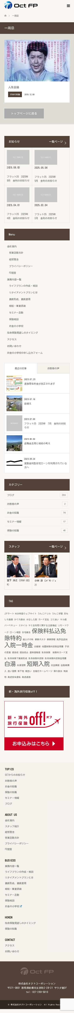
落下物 (21, 671)
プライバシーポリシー (21, 266)
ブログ (36, 495)
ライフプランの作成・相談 (23, 286)
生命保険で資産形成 (17, 658)
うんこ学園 (57, 614)
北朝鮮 (37, 646)
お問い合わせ (14, 346)
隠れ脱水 (58, 671)
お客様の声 (53, 368)
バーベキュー (10, 625)
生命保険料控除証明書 (56, 658)
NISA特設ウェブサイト (26, 614)
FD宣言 (12, 273)
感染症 (15, 652)
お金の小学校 (16, 326)
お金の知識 (36, 513)
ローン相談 (15, 632)
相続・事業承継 (17, 306)
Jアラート (9, 614)
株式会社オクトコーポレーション (26, 1005)
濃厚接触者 (35, 652)
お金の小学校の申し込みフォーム (25, 353)
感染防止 (24, 652)
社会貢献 (55, 665)
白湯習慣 (21, 665)
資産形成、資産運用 (19, 299)
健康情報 (51, 639)
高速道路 (26, 677)
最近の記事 (21, 368)
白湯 (10, 664)
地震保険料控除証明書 (53, 646)
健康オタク (40, 639)
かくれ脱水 (19, 619)
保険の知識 (36, 530)
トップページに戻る (24, 113)
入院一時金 (18, 645)
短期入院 (38, 664)
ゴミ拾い (54, 619)
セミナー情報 (36, 521)
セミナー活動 (16, 312)
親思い (28, 671)
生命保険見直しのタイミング (22, 332)
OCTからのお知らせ (15, 775)
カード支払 (43, 619)
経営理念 (14, 259)
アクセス (12, 339)
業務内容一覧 (14, 279)
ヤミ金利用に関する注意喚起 (42, 625)
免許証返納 (62, 639)
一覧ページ (56, 141)
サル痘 (63, 619)
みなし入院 (31, 619)
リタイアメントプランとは (23, 292)
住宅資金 (26, 632)
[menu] (68, 6)
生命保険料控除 (36, 658)
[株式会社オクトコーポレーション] (37, 5)
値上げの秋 (28, 639)
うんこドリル (44, 614)
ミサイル (23, 625)
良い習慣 (12, 671)
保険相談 (14, 319)
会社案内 (12, 246)
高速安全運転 (14, 677)
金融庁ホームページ (42, 671)
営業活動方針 (16, 252)
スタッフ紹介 (12, 826)
